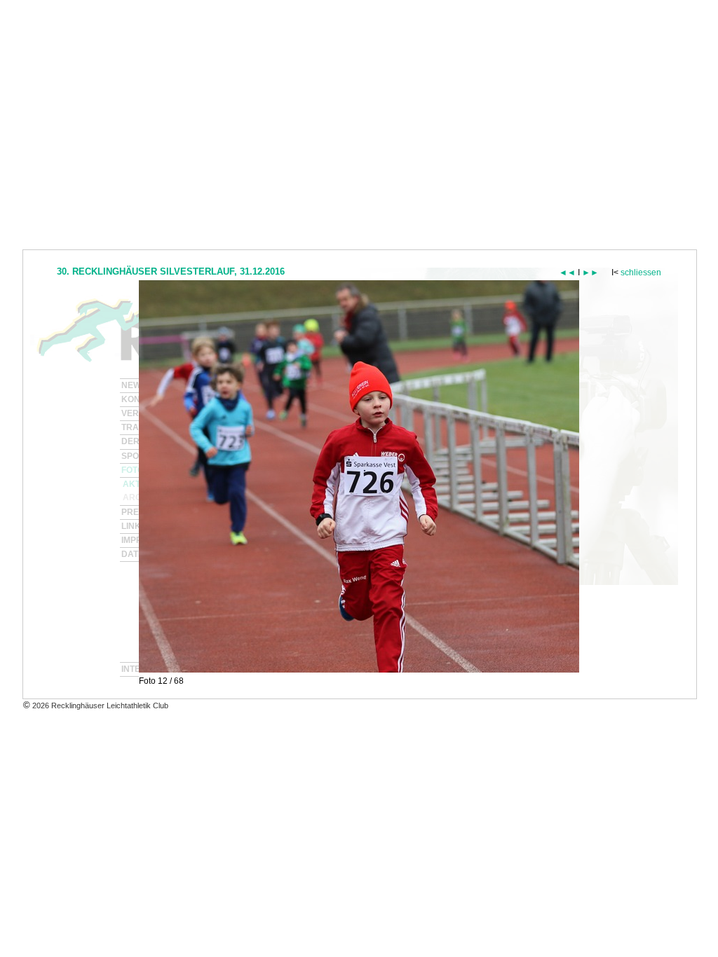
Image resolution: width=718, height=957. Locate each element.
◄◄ (567, 272)
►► (590, 272)
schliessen (641, 272)
